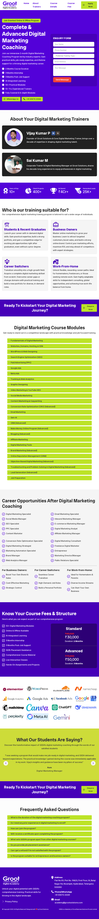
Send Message (62, 79)
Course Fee (71, 5)
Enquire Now (90, 308)
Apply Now (90, 5)
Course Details (53, 5)
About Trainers (37, 5)
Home (26, 3)
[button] (49, 340)
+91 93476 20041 (33, 99)
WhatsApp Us (13, 99)
